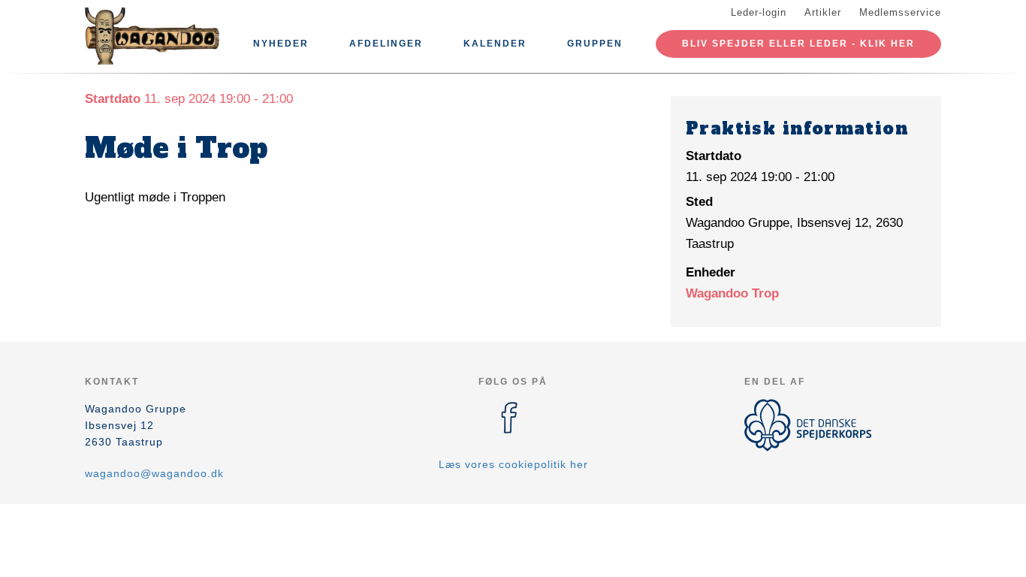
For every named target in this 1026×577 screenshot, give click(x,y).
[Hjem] (152, 36)
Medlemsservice (900, 12)
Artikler (822, 12)
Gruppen (595, 43)
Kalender (495, 43)
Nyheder (281, 43)
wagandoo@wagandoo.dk (154, 473)
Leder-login (758, 12)
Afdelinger (386, 43)
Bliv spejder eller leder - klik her (798, 43)
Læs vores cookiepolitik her (513, 464)
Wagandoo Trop (732, 293)
